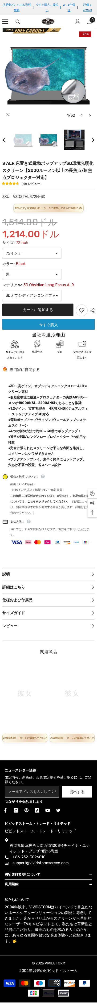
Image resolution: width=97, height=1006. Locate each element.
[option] (48, 74)
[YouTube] (47, 810)
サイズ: (15, 242)
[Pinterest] (26, 810)
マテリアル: (38, 285)
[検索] (18, 22)
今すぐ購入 (48, 325)
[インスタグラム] (16, 810)
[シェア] (91, 310)
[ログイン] (77, 21)
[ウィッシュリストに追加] (82, 310)
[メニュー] (5, 21)
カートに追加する (38, 310)
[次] (90, 115)
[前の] (81, 115)
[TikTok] (37, 810)
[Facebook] (4, 810)
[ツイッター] (58, 810)
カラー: (14, 264)
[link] (24, 728)
